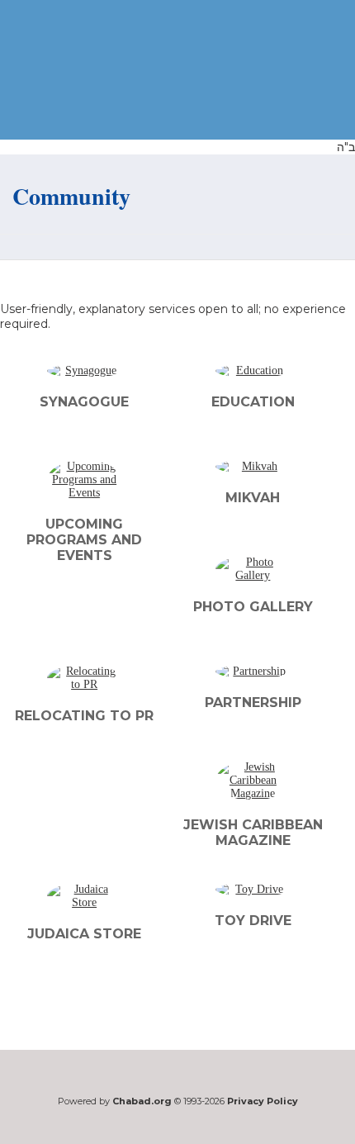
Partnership (253, 702)
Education (253, 402)
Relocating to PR (84, 716)
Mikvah (252, 498)
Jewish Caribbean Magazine (253, 832)
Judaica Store (84, 934)
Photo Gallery (253, 607)
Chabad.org (142, 1101)
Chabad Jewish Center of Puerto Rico (89, 72)
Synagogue (84, 402)
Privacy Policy (262, 1101)
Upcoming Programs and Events (84, 539)
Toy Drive (253, 920)
